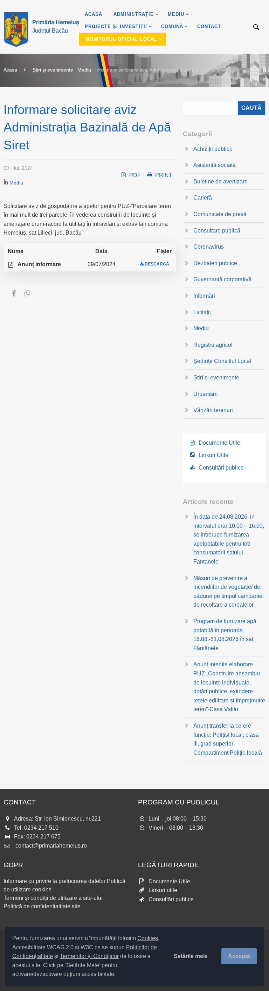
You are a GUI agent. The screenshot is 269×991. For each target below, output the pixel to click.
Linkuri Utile (213, 455)
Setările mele (191, 956)
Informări (204, 296)
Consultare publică (216, 231)
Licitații (202, 312)
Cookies (147, 938)
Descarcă (157, 264)
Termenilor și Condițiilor (89, 956)
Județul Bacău (55, 26)
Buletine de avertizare (220, 181)
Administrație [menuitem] (133, 14)
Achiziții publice (213, 149)
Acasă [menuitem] (93, 14)
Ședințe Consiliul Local (222, 361)
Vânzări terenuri (213, 410)
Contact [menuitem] (209, 26)
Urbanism (205, 394)
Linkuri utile (163, 890)
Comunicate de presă (220, 214)
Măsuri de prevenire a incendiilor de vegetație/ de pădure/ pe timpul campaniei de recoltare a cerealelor (228, 591)
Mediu (84, 70)
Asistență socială (214, 165)
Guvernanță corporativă (222, 279)
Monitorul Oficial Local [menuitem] (121, 39)
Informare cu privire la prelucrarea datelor (54, 881)
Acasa (10, 70)
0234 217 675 (43, 837)
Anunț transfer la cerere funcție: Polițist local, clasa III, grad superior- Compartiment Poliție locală (227, 739)
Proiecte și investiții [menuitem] (116, 26)
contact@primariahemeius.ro (51, 846)
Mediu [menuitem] (176, 14)
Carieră (202, 198)
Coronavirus (208, 247)
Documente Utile (219, 443)
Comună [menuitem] (172, 26)
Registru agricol (213, 345)
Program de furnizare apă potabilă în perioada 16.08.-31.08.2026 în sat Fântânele (224, 634)
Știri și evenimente (53, 70)
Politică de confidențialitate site (42, 906)
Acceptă (239, 956)
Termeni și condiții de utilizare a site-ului (53, 898)
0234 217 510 (41, 828)
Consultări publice (221, 468)
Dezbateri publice (215, 263)
